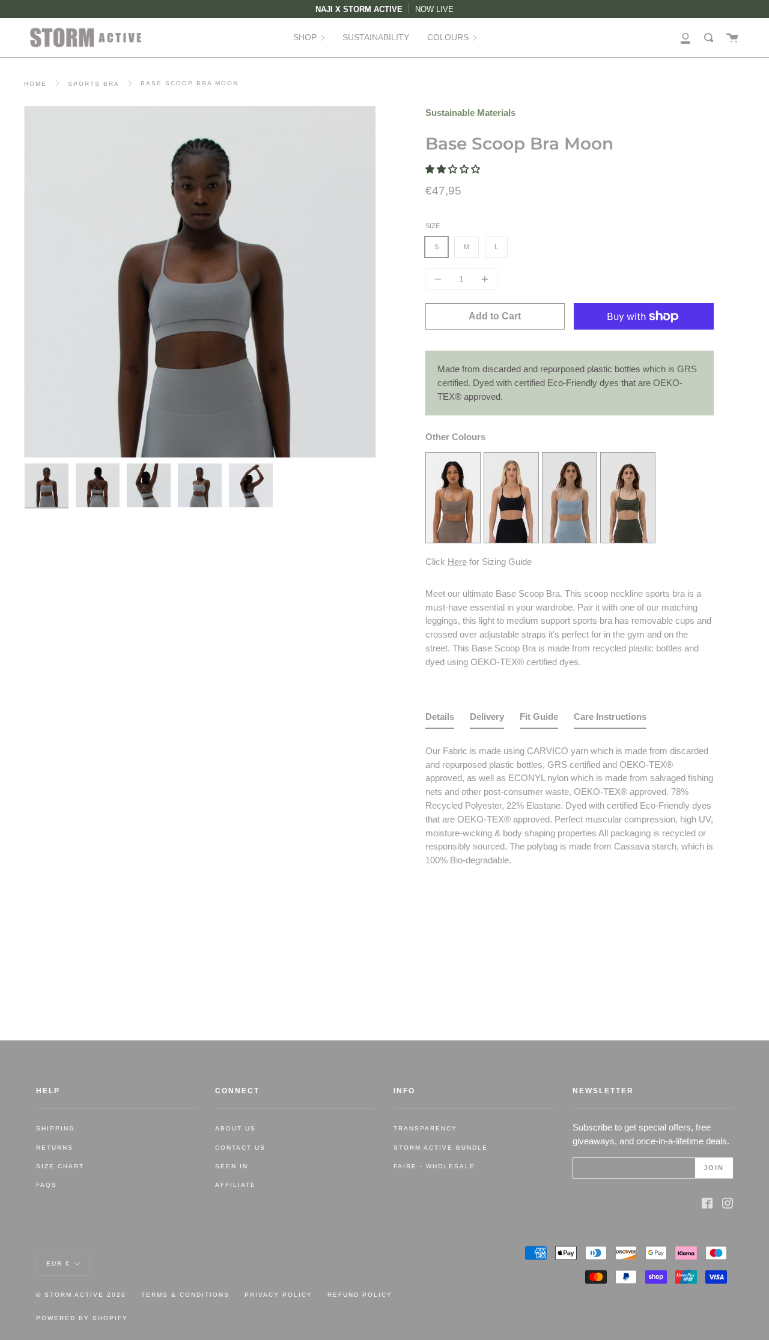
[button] (453, 169)
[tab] (439, 719)
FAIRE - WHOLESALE (434, 1166)
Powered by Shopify (82, 1318)
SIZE (432, 225)
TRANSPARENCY (425, 1128)
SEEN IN (231, 1166)
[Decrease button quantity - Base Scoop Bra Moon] (439, 279)
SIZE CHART (60, 1166)
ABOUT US (235, 1128)
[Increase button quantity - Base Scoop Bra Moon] (483, 279)
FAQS (46, 1185)
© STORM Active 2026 (81, 1294)
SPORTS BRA (94, 83)
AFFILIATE (235, 1185)
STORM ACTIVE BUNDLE (441, 1147)
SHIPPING (55, 1128)
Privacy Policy (278, 1294)
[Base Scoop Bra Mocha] (453, 539)
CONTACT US (240, 1147)
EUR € (58, 1263)
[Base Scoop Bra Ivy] (628, 539)
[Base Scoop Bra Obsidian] (511, 539)
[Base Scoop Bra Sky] (570, 539)
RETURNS (54, 1147)
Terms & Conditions (185, 1294)
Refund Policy (359, 1294)
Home (35, 83)
